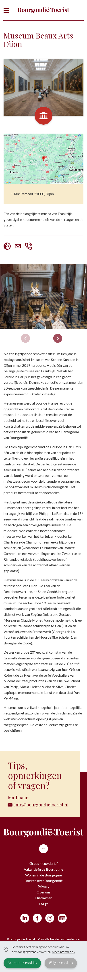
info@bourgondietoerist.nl (41, 804)
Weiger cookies (61, 962)
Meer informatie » (63, 952)
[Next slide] (57, 338)
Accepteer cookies (22, 962)
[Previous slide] (25, 338)
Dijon (8, 365)
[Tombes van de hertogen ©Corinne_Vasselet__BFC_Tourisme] (43, 297)
